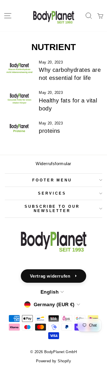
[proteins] (19, 129)
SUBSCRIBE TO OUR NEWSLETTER (52, 208)
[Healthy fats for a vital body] (19, 98)
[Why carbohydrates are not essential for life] (19, 68)
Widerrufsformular (53, 163)
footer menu (52, 180)
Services (52, 193)
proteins (49, 131)
